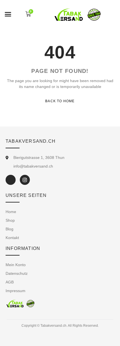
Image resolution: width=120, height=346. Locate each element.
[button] (8, 14)
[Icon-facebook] (11, 180)
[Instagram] (25, 180)
